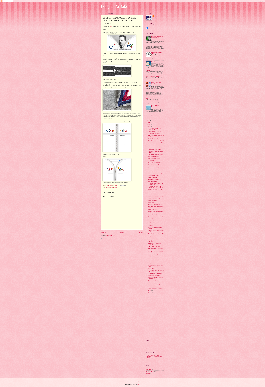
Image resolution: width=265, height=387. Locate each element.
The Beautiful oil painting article (154, 133)
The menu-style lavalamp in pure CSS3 (155, 171)
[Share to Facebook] (124, 185)
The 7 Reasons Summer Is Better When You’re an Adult (155, 184)
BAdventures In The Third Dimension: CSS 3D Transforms (155, 278)
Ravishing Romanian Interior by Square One (155, 265)
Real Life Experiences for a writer (154, 131)
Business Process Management (111, 187)
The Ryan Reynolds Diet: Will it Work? (155, 263)
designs (147, 367)
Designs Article (114, 6)
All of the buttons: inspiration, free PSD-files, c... (156, 143)
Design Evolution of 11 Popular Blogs (155, 288)
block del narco (151, 268)
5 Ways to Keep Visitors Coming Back (153, 76)
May (149, 124)
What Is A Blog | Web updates (153, 355)
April (149, 126)
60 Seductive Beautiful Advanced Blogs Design (155, 190)
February (150, 292)
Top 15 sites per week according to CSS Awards (155, 252)
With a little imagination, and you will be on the (156, 136)
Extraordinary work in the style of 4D (157, 53)
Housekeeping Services (150, 91)
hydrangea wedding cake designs (154, 198)
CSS (146, 343)
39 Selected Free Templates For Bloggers (156, 196)
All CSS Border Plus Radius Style (154, 179)
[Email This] (120, 185)
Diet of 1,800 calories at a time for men (155, 257)
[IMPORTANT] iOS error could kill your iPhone (154, 357)
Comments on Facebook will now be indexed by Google (155, 165)
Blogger (138, 384)
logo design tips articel (150, 371)
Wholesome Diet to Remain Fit (154, 259)
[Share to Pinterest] (125, 185)
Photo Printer (148, 345)
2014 (148, 118)
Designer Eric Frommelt (152, 177)
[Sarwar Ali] (147, 28)
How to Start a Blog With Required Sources (154, 193)
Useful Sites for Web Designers (154, 146)
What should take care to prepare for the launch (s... (155, 224)
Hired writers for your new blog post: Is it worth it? (157, 37)
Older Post (140, 232)
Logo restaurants (151, 160)
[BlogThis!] (121, 185)
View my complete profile (158, 18)
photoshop (148, 373)
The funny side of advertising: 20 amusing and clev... (156, 240)
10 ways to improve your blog (153, 220)
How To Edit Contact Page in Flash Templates (156, 106)
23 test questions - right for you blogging (155, 154)
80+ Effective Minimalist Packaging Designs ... (155, 237)
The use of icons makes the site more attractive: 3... (155, 281)
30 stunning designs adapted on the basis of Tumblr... (155, 212)
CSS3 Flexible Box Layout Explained (155, 273)
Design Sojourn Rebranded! (153, 286)
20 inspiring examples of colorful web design (155, 249)
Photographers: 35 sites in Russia (154, 275)
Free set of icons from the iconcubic (156, 83)
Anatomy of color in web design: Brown (155, 284)
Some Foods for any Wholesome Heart (155, 261)
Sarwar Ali (147, 26)
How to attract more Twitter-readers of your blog (155, 217)
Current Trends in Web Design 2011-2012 (156, 140)
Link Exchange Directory (138, 381)
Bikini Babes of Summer (152, 181)
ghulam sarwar (157, 16)
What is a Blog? (149, 70)
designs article (148, 369)
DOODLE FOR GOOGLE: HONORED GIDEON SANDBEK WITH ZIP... (155, 148)
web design (148, 375)
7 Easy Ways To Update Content (154, 246)
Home (122, 232)
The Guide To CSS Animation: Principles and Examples (156, 271)
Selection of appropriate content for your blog (155, 231)
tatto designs (148, 348)
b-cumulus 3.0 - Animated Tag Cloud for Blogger (155, 152)
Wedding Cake (151, 202)
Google (111, 26)
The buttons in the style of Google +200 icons (155, 168)
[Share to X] (123, 185)
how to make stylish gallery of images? (155, 173)
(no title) (147, 45)
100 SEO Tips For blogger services (154, 162)
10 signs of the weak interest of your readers (155, 228)
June (149, 122)
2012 (148, 120)
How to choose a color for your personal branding (155, 207)
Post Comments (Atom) (110, 235)
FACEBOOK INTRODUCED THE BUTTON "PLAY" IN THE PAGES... (155, 187)
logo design (148, 346)
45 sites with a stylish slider (153, 254)
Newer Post (104, 232)
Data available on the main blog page (155, 204)
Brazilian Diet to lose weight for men (155, 138)
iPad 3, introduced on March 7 (153, 156)
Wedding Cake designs (152, 200)
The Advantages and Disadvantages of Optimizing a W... (155, 129)
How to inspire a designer (156, 61)
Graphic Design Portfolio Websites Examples (154, 244)
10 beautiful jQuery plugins (153, 175)
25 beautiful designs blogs (153, 214)
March (149, 290)
